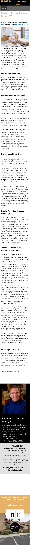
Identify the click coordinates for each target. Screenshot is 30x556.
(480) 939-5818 (14, 459)
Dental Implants (9, 448)
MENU (4, 8)
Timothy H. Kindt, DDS (21, 24)
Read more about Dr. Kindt (10, 438)
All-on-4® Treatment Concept (15, 449)
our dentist (17, 461)
